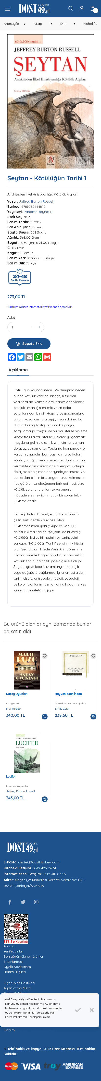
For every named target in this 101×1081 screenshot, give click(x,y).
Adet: (11, 317)
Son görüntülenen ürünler (23, 956)
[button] (70, 8)
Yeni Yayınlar (13, 951)
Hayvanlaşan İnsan (68, 694)
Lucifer (11, 776)
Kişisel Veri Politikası (19, 983)
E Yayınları (12, 703)
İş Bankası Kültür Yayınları (70, 703)
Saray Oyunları (16, 694)
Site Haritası (13, 961)
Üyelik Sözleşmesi (18, 966)
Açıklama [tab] (18, 370)
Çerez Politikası (16, 1030)
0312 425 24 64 (44, 868)
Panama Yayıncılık (38, 211)
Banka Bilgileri (15, 972)
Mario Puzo (13, 708)
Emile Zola (62, 708)
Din (62, 23)
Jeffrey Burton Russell (36, 201)
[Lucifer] (26, 754)
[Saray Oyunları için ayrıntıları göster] (26, 670)
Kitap (38, 23)
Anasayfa (11, 23)
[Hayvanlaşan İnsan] (75, 672)
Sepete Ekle (32, 343)
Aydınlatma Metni (17, 988)
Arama (9, 946)
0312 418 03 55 (54, 874)
